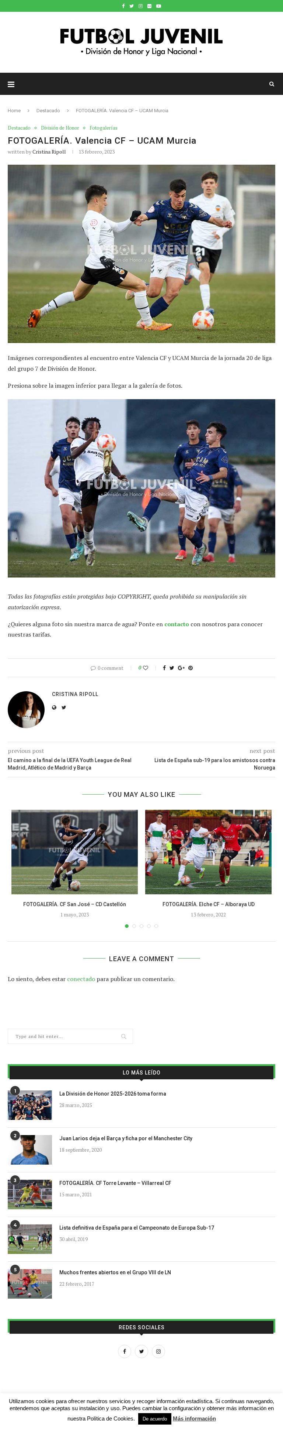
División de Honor (60, 128)
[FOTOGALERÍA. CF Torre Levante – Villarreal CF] (30, 1194)
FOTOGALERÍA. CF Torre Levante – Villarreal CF (115, 1183)
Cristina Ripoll (49, 151)
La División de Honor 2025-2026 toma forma (112, 1094)
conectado (81, 979)
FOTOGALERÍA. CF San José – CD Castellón (74, 904)
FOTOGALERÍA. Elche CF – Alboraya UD (209, 904)
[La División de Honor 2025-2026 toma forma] (30, 1105)
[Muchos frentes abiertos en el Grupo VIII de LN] (30, 1284)
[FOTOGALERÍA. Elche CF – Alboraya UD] (208, 852)
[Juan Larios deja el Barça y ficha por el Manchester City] (30, 1150)
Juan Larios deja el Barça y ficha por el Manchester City (125, 1138)
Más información (194, 1418)
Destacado (48, 110)
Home (14, 110)
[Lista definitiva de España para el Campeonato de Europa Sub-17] (30, 1239)
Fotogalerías (104, 128)
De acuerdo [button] (155, 1419)
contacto (176, 624)
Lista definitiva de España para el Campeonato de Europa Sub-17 (136, 1228)
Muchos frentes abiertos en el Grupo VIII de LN (115, 1272)
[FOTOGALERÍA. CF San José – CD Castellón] (74, 852)
